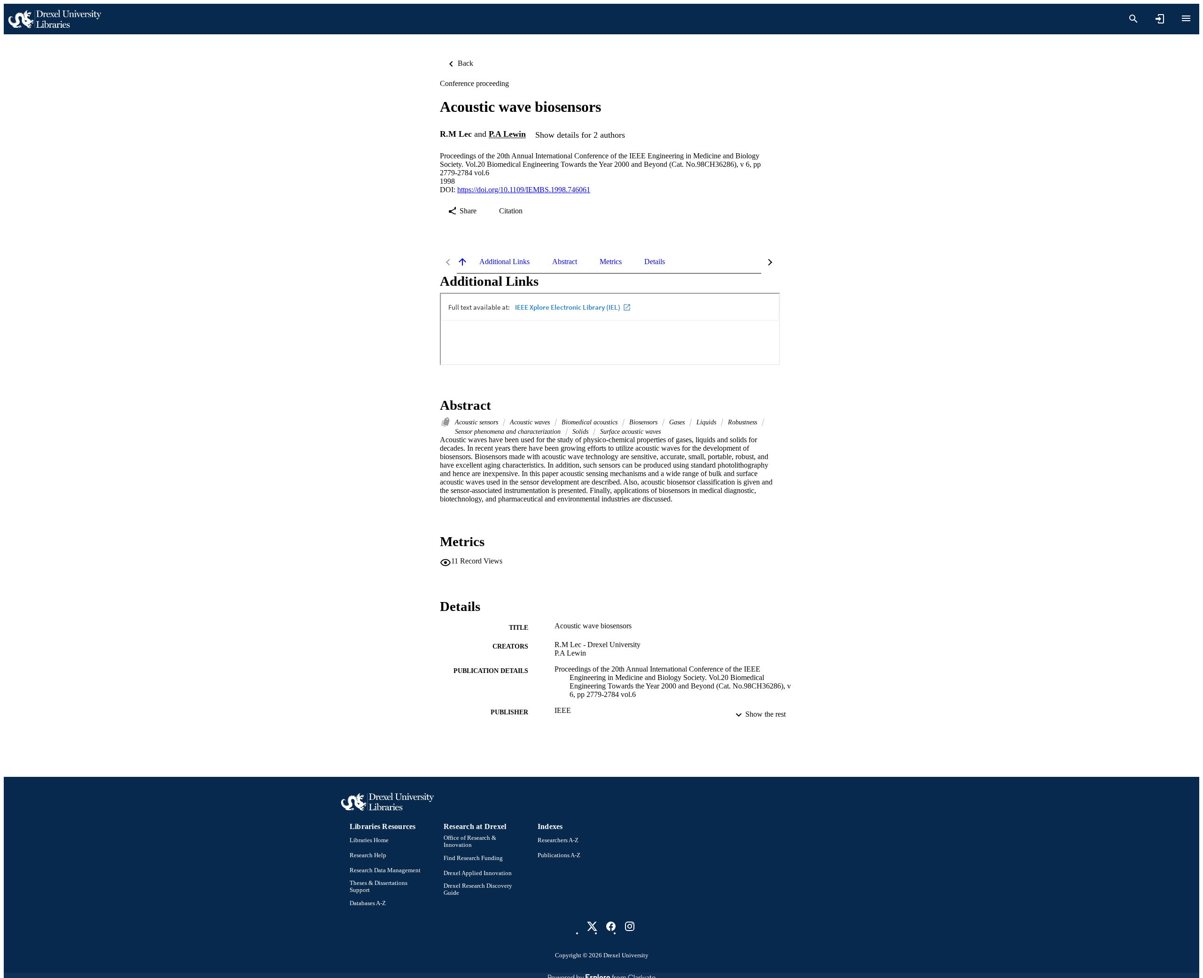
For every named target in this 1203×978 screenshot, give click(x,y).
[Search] (1133, 18)
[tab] (504, 261)
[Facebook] (611, 926)
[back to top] (462, 261)
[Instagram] (629, 926)
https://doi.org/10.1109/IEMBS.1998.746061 (523, 190)
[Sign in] (1159, 18)
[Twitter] (592, 926)
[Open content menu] (1186, 18)
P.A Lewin (507, 134)
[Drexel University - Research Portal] (55, 19)
